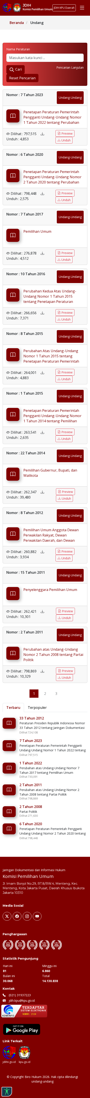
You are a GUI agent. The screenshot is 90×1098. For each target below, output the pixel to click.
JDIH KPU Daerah (64, 8)
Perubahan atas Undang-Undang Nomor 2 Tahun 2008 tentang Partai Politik (53, 654)
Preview (67, 133)
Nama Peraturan (18, 49)
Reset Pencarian (22, 78)
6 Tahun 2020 (30, 823)
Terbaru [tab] (13, 707)
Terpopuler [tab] (37, 707)
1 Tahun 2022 (30, 763)
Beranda (17, 22)
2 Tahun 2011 (30, 784)
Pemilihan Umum (37, 231)
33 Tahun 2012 (31, 718)
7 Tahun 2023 (30, 740)
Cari (18, 69)
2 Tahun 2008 (30, 806)
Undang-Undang (70, 97)
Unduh (66, 140)
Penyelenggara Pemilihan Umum (50, 589)
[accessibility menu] (7, 1091)
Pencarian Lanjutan (70, 67)
